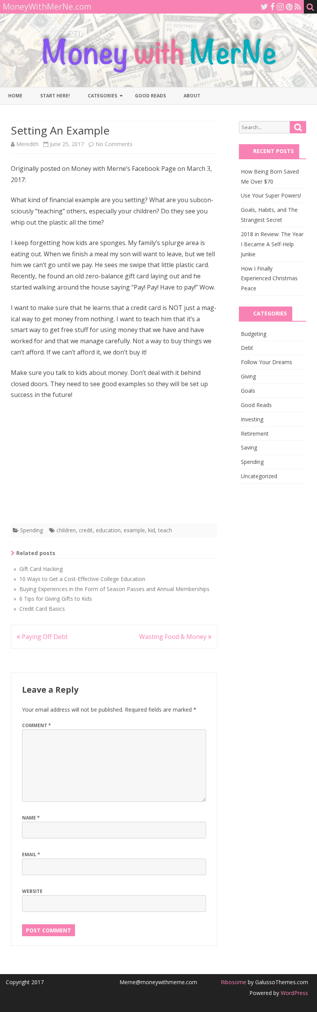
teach (165, 530)
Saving (249, 447)
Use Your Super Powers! (271, 195)
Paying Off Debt (44, 636)
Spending (31, 530)
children (66, 530)
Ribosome (233, 982)
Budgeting (253, 333)
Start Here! (55, 95)
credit (86, 530)
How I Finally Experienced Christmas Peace (269, 278)
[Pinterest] (289, 6)
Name (31, 817)
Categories (102, 95)
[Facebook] (272, 6)
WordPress (293, 993)
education (108, 530)
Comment (36, 725)
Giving (248, 376)
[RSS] (298, 6)
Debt (247, 347)
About (192, 95)
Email (31, 854)
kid (151, 530)
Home (15, 95)
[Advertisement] (114, 464)
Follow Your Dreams (266, 362)
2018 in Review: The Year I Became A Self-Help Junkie (272, 244)
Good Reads (150, 95)
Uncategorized (259, 476)
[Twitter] (264, 6)
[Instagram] (280, 6)
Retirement (255, 433)
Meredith (27, 144)
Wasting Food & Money (173, 636)
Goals (248, 390)
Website (32, 891)
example (134, 530)
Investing (252, 419)
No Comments (114, 144)
